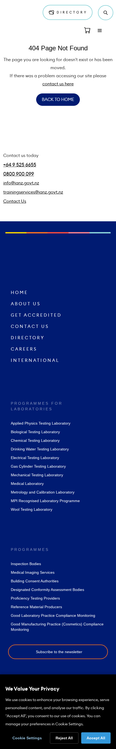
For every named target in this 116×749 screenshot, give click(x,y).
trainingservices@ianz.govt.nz (33, 192)
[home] (20, 13)
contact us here (58, 84)
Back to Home (58, 99)
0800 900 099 (18, 174)
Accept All (96, 738)
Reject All (64, 738)
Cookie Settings (27, 738)
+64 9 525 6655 (19, 164)
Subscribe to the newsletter (59, 652)
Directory (70, 12)
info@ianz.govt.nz (21, 183)
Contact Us (14, 201)
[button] (100, 31)
